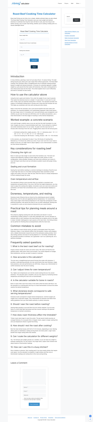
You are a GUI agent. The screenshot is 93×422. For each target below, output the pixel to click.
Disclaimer (50, 417)
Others (77, 3)
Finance (60, 3)
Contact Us (36, 417)
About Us (30, 417)
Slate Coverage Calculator (72, 38)
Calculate (34, 60)
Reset (34, 67)
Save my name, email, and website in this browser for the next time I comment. (33, 399)
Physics (66, 3)
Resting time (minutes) (25, 50)
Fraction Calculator (70, 35)
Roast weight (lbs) (24, 35)
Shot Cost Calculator (70, 40)
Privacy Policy (43, 417)
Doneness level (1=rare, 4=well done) (28, 43)
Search (68, 16)
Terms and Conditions (60, 417)
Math (72, 3)
